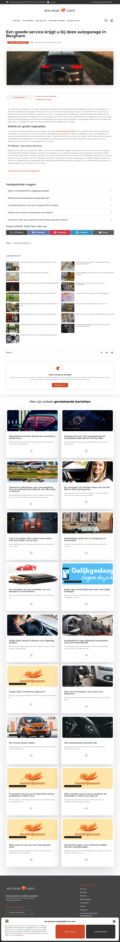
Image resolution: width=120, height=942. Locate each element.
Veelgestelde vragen (44, 99)
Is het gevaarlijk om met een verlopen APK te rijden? (60, 205)
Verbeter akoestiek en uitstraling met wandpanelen (38, 314)
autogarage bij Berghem (66, 131)
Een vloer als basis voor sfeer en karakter (34, 272)
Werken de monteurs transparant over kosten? (60, 212)
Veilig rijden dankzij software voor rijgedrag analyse (31, 641)
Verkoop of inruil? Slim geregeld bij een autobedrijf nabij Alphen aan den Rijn (84, 437)
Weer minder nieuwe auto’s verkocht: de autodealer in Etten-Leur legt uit (85, 795)
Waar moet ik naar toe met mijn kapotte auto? (30, 846)
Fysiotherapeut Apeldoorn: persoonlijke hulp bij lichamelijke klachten (92, 325)
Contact (83, 906)
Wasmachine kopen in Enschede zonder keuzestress (38, 335)
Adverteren (84, 910)
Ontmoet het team (57, 21)
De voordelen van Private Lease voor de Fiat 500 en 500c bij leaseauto (87, 488)
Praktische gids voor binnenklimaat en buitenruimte (38, 324)
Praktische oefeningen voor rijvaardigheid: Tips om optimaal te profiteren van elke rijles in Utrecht (32, 489)
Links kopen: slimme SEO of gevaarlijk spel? (89, 914)
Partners (16, 21)
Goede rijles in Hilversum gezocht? (27, 691)
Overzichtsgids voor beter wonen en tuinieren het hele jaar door (95, 273)
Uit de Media (27, 21)
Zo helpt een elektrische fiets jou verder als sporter (38, 293)
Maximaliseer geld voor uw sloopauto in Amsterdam (85, 539)
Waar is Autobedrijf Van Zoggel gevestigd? (60, 191)
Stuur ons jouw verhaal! (60, 375)
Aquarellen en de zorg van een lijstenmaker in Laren (38, 262)
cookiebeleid (18, 935)
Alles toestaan (70, 932)
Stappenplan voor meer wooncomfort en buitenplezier (90, 283)
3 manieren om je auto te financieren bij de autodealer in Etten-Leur (31, 795)
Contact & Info (73, 21)
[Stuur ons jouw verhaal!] (60, 367)
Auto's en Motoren (18, 42)
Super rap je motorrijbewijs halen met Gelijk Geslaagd (87, 590)
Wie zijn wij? (41, 21)
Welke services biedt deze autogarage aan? (60, 198)
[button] (114, 921)
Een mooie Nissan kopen (22, 743)
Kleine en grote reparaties (46, 96)
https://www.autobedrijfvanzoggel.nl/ (24, 171)
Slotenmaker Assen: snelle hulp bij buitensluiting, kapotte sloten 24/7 (93, 263)
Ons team (83, 892)
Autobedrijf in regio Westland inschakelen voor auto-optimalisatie (86, 641)
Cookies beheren (100, 932)
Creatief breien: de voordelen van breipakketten (92, 293)
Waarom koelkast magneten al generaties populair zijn (95, 314)
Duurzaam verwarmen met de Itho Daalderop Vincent (39, 283)
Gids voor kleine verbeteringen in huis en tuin (91, 304)
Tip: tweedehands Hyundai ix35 (80, 743)
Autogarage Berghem (22, 243)
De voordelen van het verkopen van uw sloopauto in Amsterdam (29, 590)
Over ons (83, 889)
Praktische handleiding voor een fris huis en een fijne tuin (38, 304)
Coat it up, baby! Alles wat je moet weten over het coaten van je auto (30, 539)
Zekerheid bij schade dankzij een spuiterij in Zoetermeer (32, 437)
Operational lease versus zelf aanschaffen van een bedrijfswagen (85, 846)
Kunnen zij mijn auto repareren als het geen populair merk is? (60, 220)
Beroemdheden (85, 899)
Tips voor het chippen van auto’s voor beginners (83, 692)
